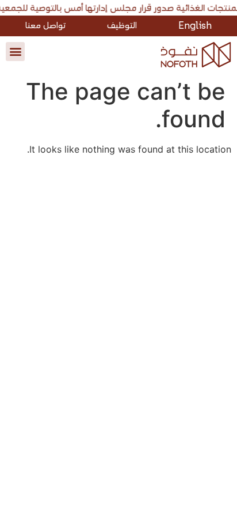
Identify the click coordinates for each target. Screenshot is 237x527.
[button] (15, 51)
